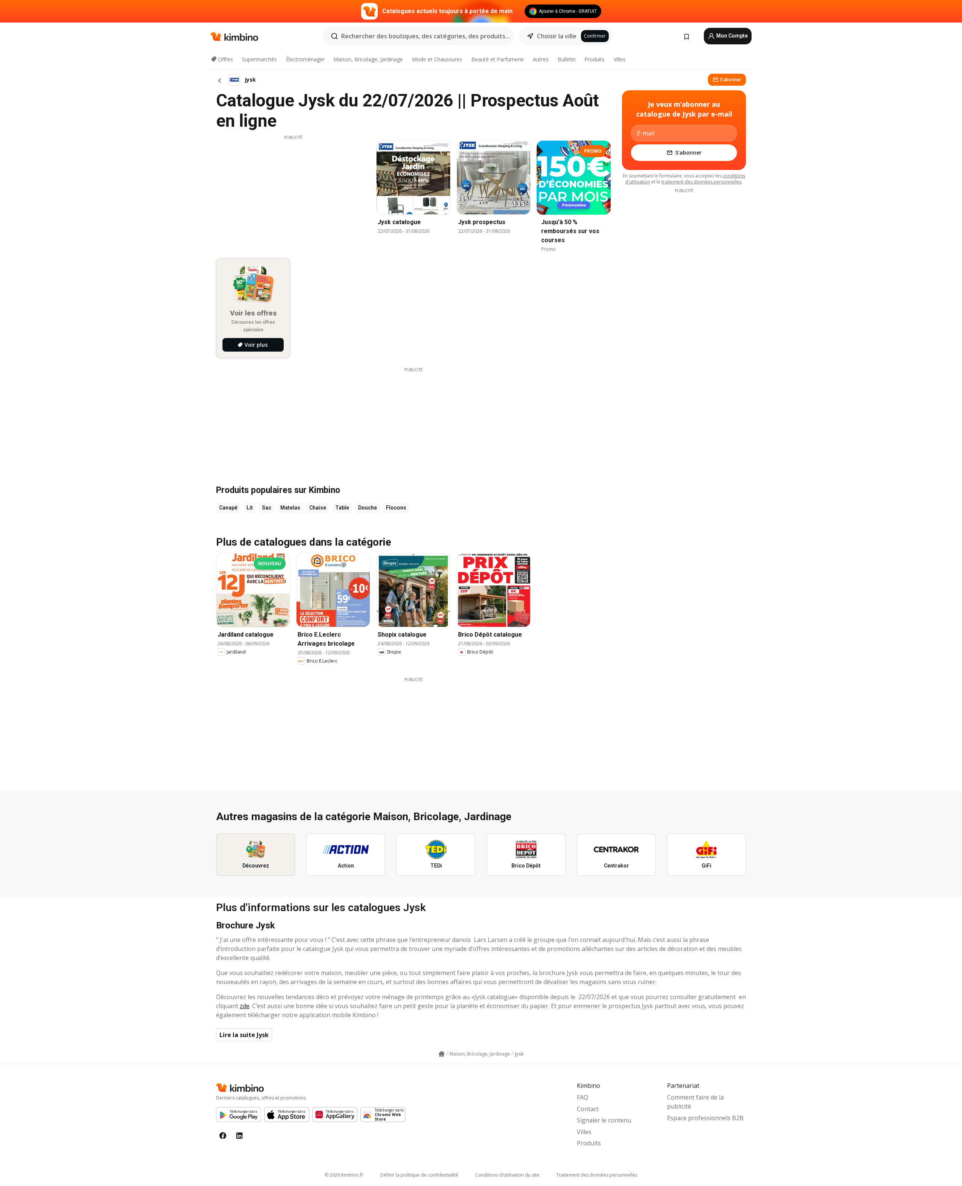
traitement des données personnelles (701, 182)
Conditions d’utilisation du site (507, 1175)
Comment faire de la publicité (695, 1101)
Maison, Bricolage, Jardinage (368, 59)
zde (245, 1006)
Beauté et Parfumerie (497, 59)
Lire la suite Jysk (244, 1035)
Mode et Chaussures (437, 59)
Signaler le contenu (604, 1120)
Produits (594, 59)
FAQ (582, 1097)
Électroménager (305, 59)
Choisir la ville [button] (556, 36)
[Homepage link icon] (442, 1054)
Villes (620, 59)
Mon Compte (731, 36)
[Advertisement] (293, 193)
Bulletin (567, 59)
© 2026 (344, 1175)
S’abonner (730, 79)
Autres (541, 59)
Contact (588, 1109)
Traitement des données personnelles (596, 1175)
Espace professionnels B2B (705, 1118)
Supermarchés (259, 59)
